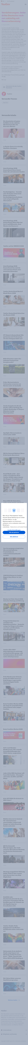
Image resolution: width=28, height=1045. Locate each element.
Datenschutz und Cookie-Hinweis (18, 527)
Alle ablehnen (14, 536)
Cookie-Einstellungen (14, 530)
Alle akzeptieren (14, 532)
